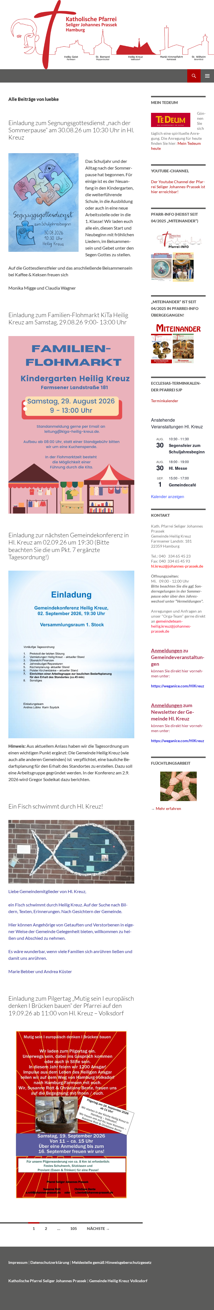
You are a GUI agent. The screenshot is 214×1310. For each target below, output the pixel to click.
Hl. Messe (178, 468)
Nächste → (98, 1228)
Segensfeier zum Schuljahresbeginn (187, 448)
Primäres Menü (207, 76)
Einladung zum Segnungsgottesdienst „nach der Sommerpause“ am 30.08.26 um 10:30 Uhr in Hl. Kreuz (71, 130)
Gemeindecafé (182, 485)
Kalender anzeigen (167, 496)
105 (73, 1228)
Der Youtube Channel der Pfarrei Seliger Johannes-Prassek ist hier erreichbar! (178, 186)
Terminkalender (164, 400)
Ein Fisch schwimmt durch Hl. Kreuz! (55, 806)
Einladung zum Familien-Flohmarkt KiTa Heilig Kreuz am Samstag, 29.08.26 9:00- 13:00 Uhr (68, 318)
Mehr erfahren (168, 808)
